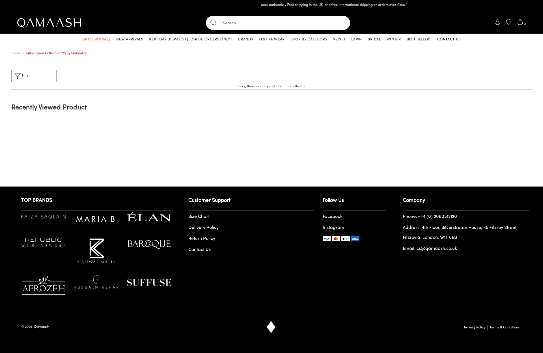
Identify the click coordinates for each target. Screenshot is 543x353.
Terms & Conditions (504, 327)
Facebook (332, 217)
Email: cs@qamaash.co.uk (430, 248)
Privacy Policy (474, 327)
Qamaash (41, 327)
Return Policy (201, 239)
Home (16, 53)
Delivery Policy (203, 228)
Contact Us (199, 250)
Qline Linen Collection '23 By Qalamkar (56, 53)
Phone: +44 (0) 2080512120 (430, 217)
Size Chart (199, 217)
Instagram (333, 228)
